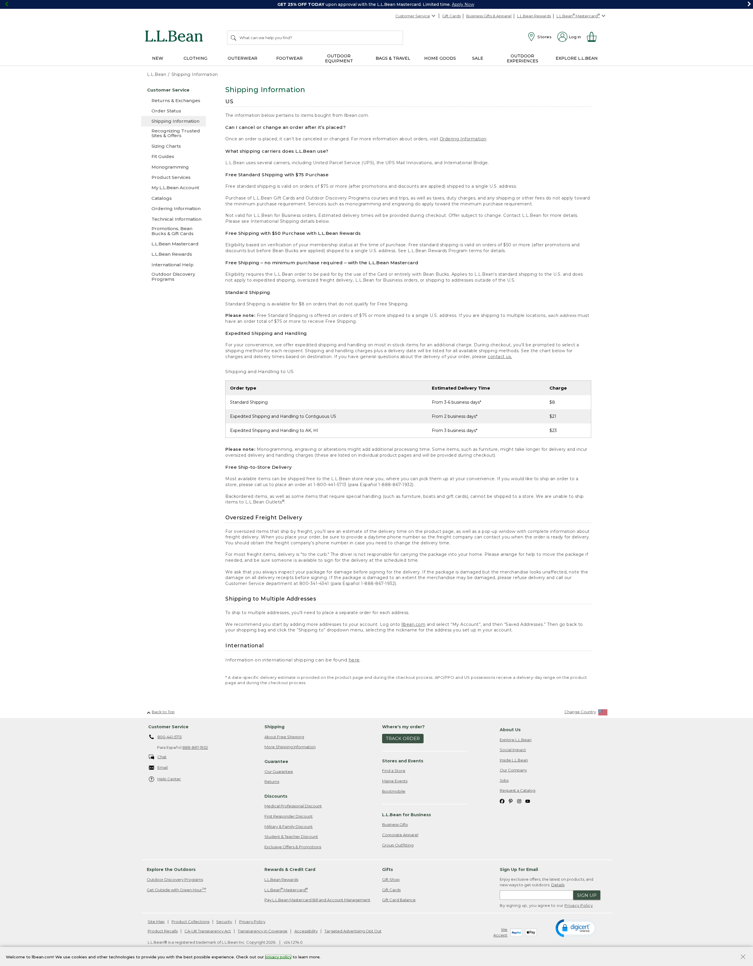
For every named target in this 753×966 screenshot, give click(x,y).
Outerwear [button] (242, 58)
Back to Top (163, 711)
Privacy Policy (578, 905)
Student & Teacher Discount (291, 836)
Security (224, 921)
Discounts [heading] (275, 796)
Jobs (504, 780)
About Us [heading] (510, 729)
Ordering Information (463, 139)
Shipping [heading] (274, 726)
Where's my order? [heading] (403, 726)
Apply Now (463, 4)
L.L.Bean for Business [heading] (406, 814)
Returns (271, 781)
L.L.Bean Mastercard (286, 889)
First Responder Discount (288, 816)
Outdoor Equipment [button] (339, 58)
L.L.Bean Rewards (534, 16)
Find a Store (393, 770)
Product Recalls (163, 931)
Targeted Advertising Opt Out (353, 931)
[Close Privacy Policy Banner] (743, 957)
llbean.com (413, 624)
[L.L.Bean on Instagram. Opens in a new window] (519, 801)
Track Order (403, 738)
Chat (161, 756)
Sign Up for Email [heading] (519, 869)
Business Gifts (395, 824)
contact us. (500, 356)
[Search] (233, 37)
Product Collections (190, 921)
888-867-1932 (195, 747)
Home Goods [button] (440, 58)
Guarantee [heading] (276, 761)
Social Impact (513, 749)
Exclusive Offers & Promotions (292, 846)
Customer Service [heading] (168, 726)
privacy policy (278, 956)
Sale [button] (477, 58)
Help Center (169, 779)
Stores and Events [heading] (402, 761)
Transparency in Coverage (262, 931)
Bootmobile (393, 791)
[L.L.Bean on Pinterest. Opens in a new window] (510, 801)
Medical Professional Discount (293, 806)
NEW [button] (157, 58)
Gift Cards (451, 16)
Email (162, 767)
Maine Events (394, 781)
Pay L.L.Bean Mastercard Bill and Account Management (317, 899)
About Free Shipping (284, 736)
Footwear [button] (289, 58)
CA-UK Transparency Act (207, 931)
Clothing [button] (195, 58)
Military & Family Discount (288, 826)
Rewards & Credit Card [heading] (289, 869)
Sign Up (587, 895)
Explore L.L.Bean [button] (577, 58)
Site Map (156, 921)
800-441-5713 (169, 736)
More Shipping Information (290, 746)
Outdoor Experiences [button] (522, 58)
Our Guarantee (278, 771)
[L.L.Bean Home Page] (175, 37)
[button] (576, 928)
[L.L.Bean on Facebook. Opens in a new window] (502, 801)
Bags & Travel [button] (393, 58)
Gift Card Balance (399, 899)
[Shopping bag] (594, 37)
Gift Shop (391, 879)
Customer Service (412, 16)
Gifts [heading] (387, 869)
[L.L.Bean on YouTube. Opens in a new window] (527, 801)
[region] (376, 4)
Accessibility (306, 931)
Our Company (513, 770)
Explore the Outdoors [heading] (171, 869)
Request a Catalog (517, 790)
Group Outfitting (398, 845)
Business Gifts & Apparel (489, 16)
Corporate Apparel (400, 834)
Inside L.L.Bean (514, 760)
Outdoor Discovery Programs (175, 879)
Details (557, 884)
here (354, 660)
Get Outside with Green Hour (176, 889)
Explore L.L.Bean (516, 739)
